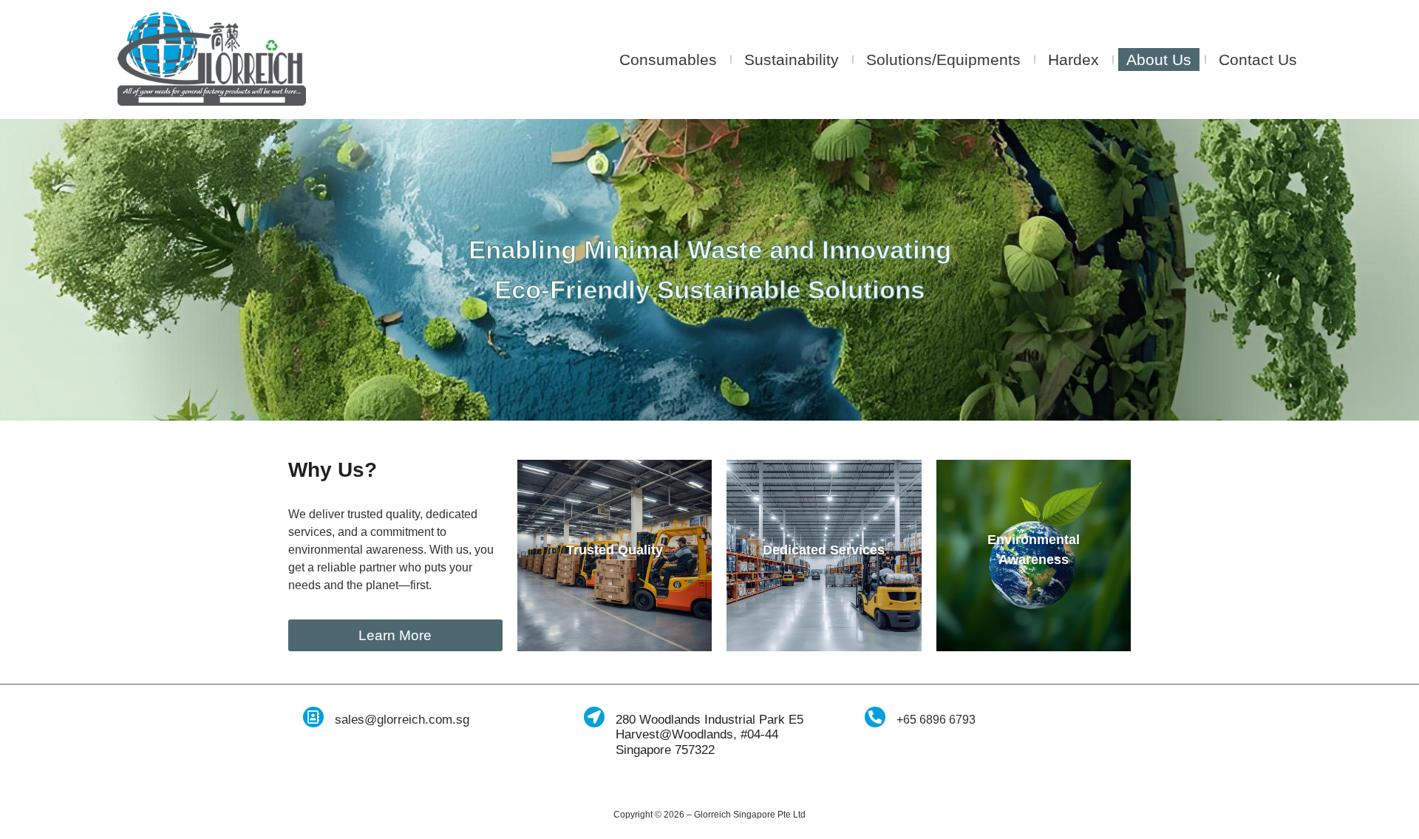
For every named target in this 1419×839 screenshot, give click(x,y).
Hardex (1073, 59)
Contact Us (1258, 59)
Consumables (668, 59)
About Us (1158, 59)
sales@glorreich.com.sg (402, 720)
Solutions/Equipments (943, 59)
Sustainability (791, 59)
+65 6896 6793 (936, 719)
